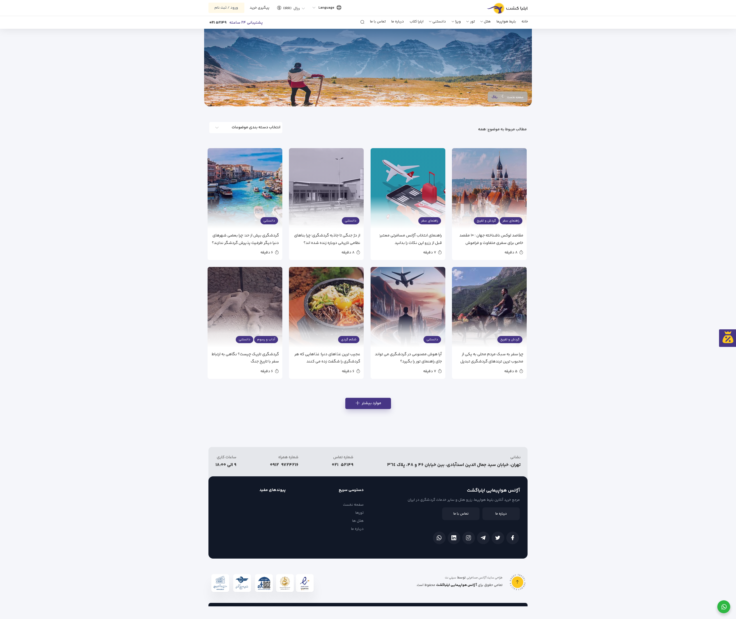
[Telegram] (483, 538)
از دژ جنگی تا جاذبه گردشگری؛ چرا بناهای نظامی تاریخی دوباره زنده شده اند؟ (327, 238)
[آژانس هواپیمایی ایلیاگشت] (501, 10)
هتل (487, 21)
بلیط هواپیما (506, 21)
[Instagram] (468, 538)
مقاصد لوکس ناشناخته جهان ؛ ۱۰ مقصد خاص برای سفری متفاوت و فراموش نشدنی (491, 238)
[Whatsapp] (439, 538)
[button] (289, 7)
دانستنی (439, 21)
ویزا (458, 21)
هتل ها (358, 521)
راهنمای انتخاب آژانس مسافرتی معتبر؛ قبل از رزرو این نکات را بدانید (410, 238)
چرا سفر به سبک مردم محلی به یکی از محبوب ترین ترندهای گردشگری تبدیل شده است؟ (491, 357)
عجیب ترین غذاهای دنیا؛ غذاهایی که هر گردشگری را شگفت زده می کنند (327, 357)
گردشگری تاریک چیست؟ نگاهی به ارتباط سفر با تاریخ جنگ (245, 357)
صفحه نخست (515, 97)
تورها (359, 513)
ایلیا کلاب (416, 21)
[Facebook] (512, 538)
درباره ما (397, 21)
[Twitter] (498, 538)
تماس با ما (378, 21)
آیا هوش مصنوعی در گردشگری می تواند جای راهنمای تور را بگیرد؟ (408, 357)
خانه (525, 21)
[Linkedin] (454, 538)
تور (472, 21)
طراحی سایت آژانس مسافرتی (485, 578)
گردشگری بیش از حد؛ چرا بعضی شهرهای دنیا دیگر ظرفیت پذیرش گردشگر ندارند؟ (245, 238)
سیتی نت (450, 578)
